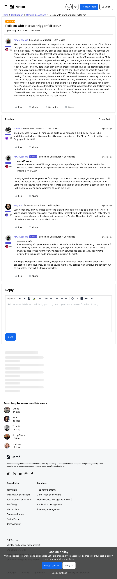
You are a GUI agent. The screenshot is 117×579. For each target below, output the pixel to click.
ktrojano (16, 444)
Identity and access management (23, 545)
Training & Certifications (18, 494)
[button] (6, 7)
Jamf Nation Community (19, 499)
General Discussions (36, 15)
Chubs (15, 408)
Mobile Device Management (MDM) (54, 499)
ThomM (16, 426)
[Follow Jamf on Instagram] (26, 473)
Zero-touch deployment (49, 494)
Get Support (17, 15)
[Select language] (75, 7)
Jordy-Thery (18, 435)
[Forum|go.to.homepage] (17, 7)
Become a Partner (16, 514)
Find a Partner (14, 519)
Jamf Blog (12, 504)
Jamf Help (12, 489)
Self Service (13, 540)
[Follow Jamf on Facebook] (32, 473)
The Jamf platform (46, 489)
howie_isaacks (21, 40)
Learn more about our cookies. (58, 559)
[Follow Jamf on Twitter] (8, 473)
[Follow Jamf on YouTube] (20, 474)
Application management (49, 504)
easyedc (18, 205)
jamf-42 (18, 128)
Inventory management (48, 509)
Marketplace (13, 509)
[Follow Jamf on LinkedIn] (14, 473)
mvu (14, 417)
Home (5, 15)
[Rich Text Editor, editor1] (58, 316)
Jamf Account (14, 524)
